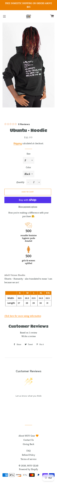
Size (28, 153)
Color (28, 167)
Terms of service (28, 459)
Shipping (17, 143)
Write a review (28, 336)
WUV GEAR (32, 465)
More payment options (27, 206)
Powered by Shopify (28, 469)
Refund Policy (28, 454)
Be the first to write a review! (28, 403)
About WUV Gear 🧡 (29, 435)
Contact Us (28, 439)
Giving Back (28, 444)
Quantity (20, 182)
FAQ (28, 450)
